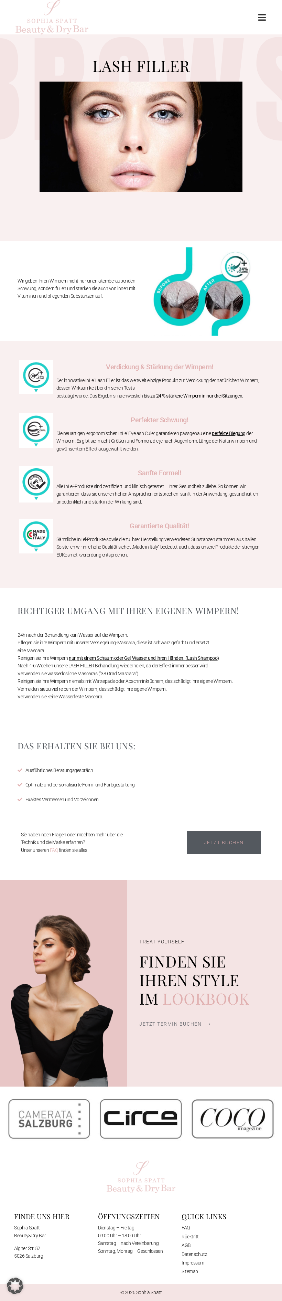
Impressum (193, 1263)
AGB (186, 1245)
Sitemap (190, 1271)
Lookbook (206, 998)
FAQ (54, 850)
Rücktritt (190, 1236)
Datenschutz (194, 1254)
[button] (262, 17)
